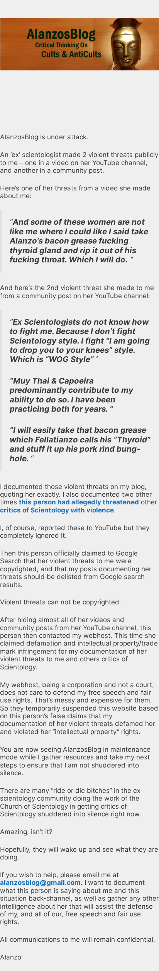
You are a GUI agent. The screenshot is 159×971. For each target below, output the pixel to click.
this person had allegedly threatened (79, 502)
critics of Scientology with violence (57, 510)
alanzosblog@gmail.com (40, 882)
